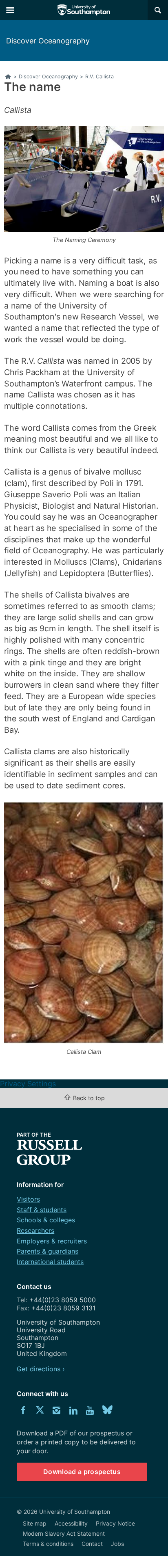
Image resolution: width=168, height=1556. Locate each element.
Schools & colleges (46, 1220)
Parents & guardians (47, 1251)
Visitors (28, 1199)
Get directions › (41, 1369)
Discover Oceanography (48, 41)
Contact (92, 1543)
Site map (34, 1523)
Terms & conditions (48, 1543)
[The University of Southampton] (84, 10)
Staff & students (41, 1210)
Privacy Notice (115, 1523)
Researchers (35, 1230)
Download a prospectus (82, 1472)
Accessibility (71, 1523)
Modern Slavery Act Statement (64, 1533)
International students (50, 1262)
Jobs (117, 1543)
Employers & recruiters (52, 1241)
